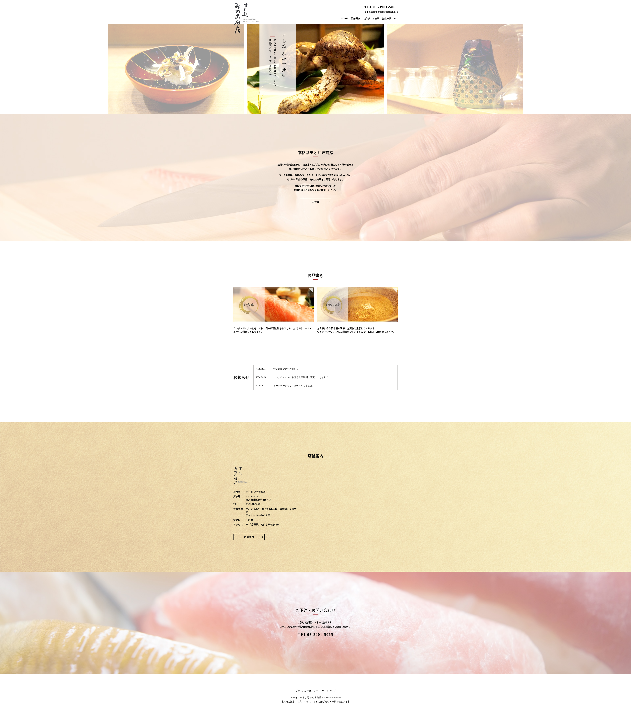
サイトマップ (329, 691)
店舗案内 (356, 18)
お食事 (376, 18)
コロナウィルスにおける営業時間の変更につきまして (300, 377)
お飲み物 (387, 18)
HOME (345, 18)
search (397, 19)
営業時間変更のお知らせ (286, 369)
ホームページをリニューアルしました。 (294, 385)
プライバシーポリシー (306, 691)
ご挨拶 (366, 18)
